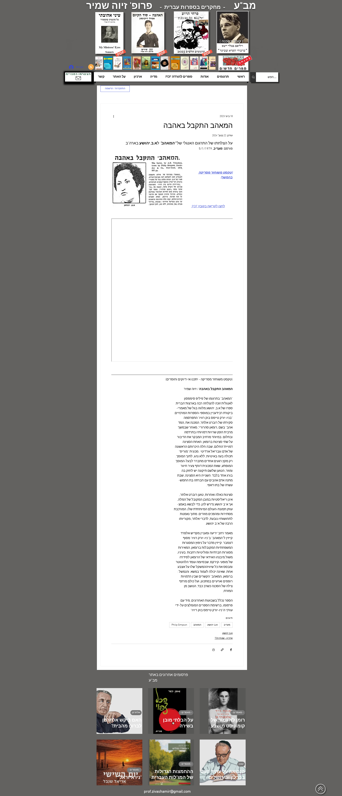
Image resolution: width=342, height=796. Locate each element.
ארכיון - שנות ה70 (224, 638)
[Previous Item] (101, 62)
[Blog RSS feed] (91, 67)
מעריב (227, 624)
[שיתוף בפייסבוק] (231, 649)
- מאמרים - (237, 712)
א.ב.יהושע (212, 624)
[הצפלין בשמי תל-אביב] (80, 50)
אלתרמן (136, 712)
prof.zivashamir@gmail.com (167, 791)
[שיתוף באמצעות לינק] (222, 649)
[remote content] (172, 290)
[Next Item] (209, 62)
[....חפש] (253, 77)
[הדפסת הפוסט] (213, 649)
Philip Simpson (179, 624)
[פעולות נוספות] (113, 116)
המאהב (197, 624)
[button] (78, 77)
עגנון (241, 764)
